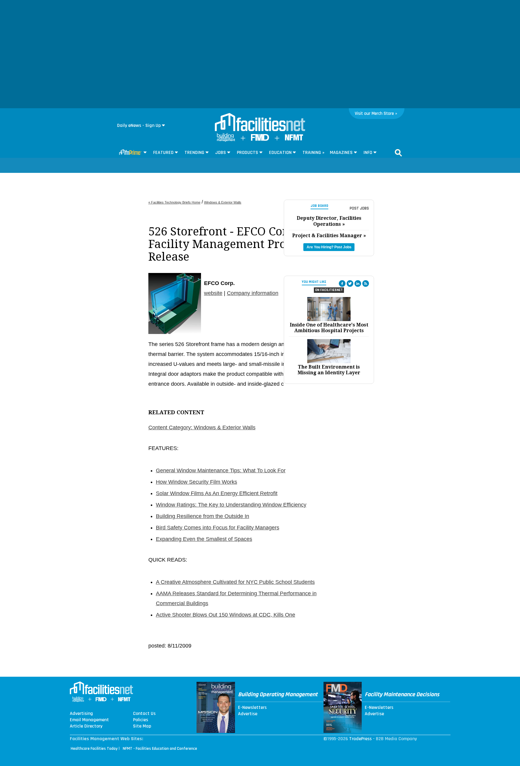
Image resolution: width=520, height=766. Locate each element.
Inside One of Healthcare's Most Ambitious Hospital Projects (329, 327)
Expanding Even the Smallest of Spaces (204, 539)
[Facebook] (342, 283)
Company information (252, 293)
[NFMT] (294, 139)
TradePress (360, 739)
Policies (140, 720)
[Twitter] (350, 283)
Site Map (142, 726)
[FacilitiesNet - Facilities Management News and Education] (260, 122)
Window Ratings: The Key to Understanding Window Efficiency (231, 505)
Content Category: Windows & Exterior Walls (201, 427)
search (398, 153)
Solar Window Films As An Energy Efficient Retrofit (216, 493)
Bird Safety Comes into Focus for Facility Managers (217, 528)
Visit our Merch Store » (376, 113)
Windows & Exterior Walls (222, 202)
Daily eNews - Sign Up (139, 125)
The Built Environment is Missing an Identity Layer (329, 369)
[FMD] (260, 139)
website (213, 293)
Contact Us (144, 713)
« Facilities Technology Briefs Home (174, 202)
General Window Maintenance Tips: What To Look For (221, 470)
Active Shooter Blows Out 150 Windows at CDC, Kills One (225, 615)
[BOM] (226, 140)
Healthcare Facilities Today (94, 748)
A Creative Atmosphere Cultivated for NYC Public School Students (235, 582)
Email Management (89, 720)
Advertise (247, 714)
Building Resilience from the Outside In (202, 516)
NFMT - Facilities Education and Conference (160, 748)
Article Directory (86, 726)
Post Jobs (359, 208)
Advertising (81, 713)
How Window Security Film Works (196, 482)
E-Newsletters (252, 707)
